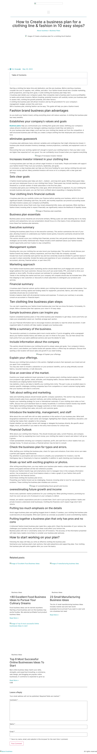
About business (42, 30)
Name (12, 724)
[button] (48, 12)
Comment (14, 700)
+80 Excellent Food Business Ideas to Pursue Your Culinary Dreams (28, 600)
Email (12, 731)
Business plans (15, 126)
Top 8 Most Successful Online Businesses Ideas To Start (27, 662)
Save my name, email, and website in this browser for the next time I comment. (39, 739)
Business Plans (55, 30)
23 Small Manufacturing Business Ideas (65, 598)
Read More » (14, 618)
